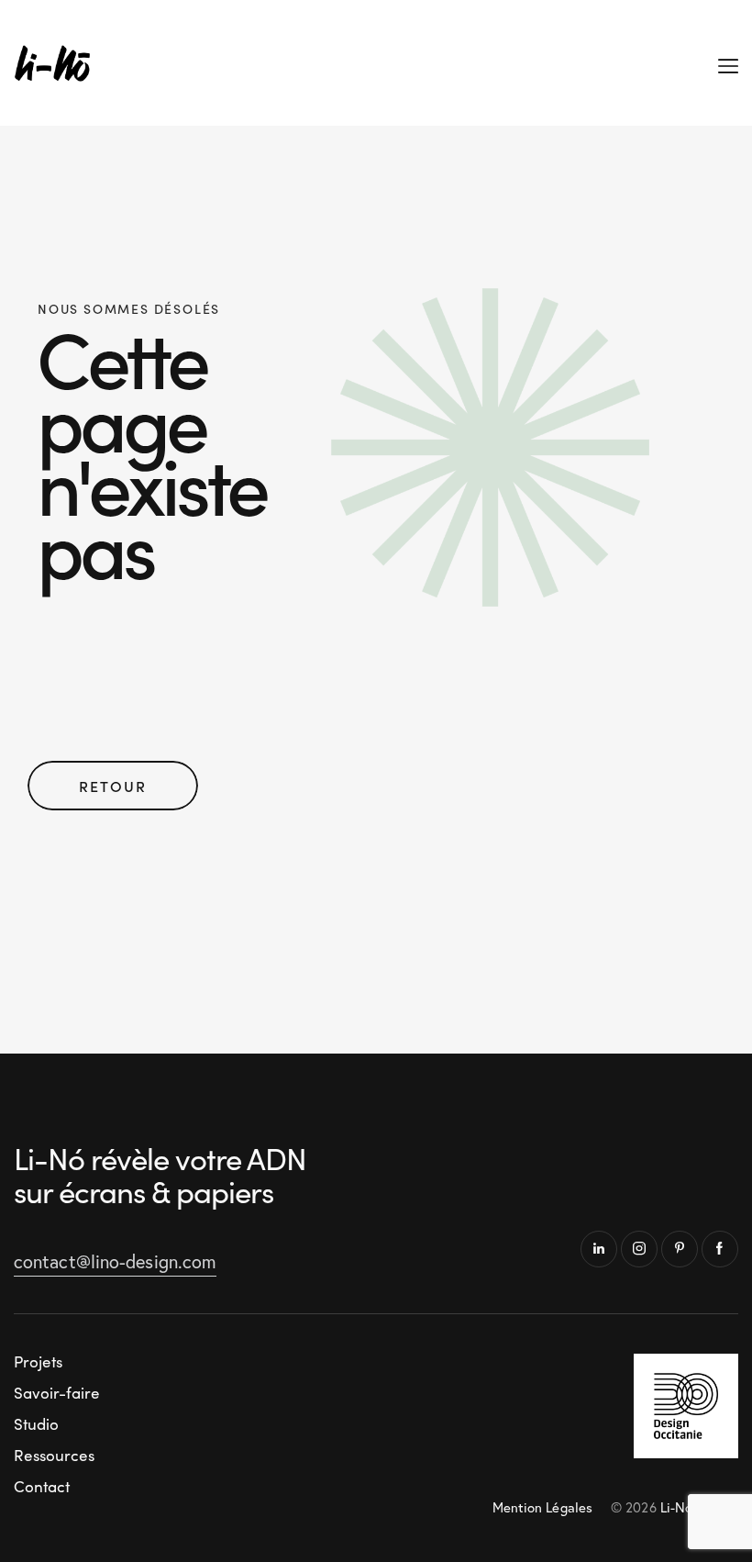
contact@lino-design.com (115, 1261)
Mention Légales (542, 1507)
